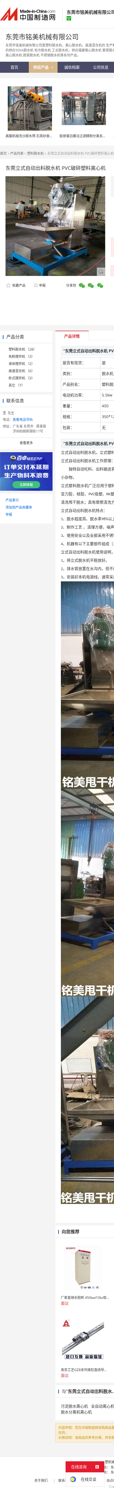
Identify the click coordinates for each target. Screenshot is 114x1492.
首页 (3, 153)
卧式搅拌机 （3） (22, 378)
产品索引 (12, 500)
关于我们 (41, 1480)
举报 (42, 285)
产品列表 (17, 153)
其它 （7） (17, 385)
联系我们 (65, 1480)
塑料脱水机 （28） (23, 349)
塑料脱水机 (35, 153)
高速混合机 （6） (22, 371)
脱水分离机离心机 (76, 1412)
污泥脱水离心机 (74, 1406)
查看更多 (26, 443)
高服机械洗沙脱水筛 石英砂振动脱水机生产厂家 (41, 136)
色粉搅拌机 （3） (22, 356)
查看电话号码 (23, 419)
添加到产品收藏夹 (19, 507)
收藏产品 (18, 285)
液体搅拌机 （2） (22, 363)
